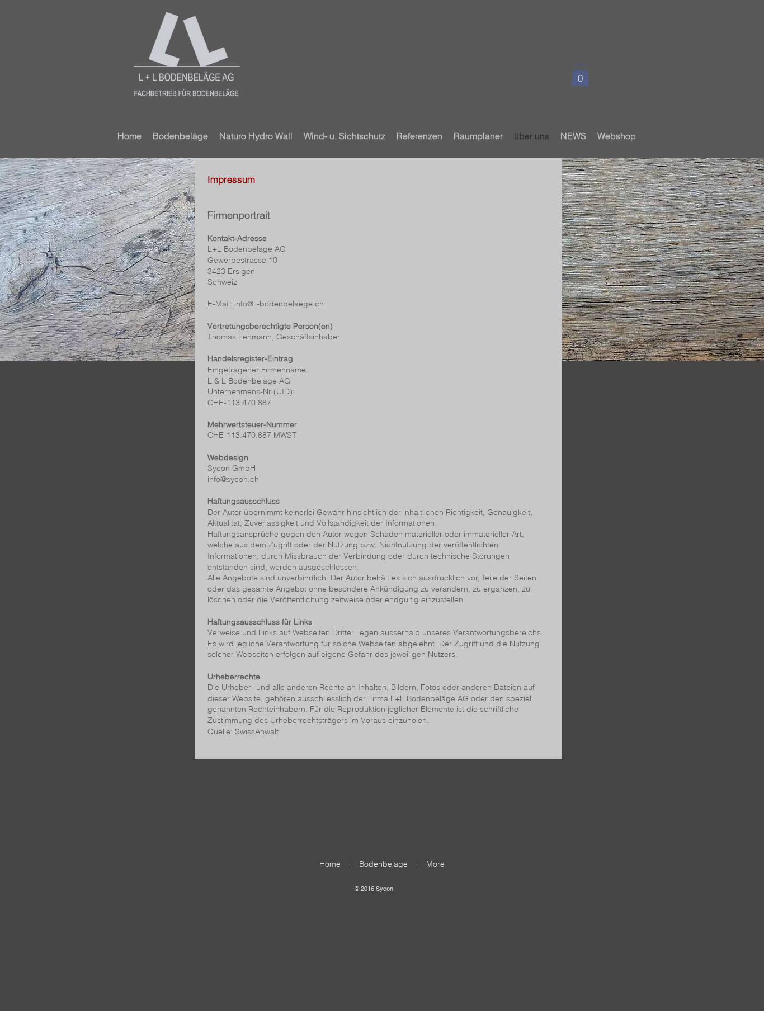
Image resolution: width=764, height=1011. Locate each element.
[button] (580, 74)
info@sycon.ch (233, 479)
